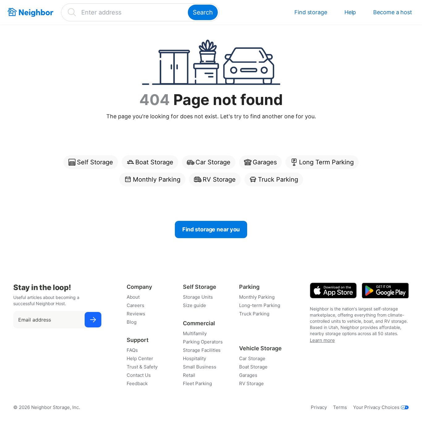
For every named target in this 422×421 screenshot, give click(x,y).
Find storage (310, 12)
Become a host (392, 12)
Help (350, 12)
